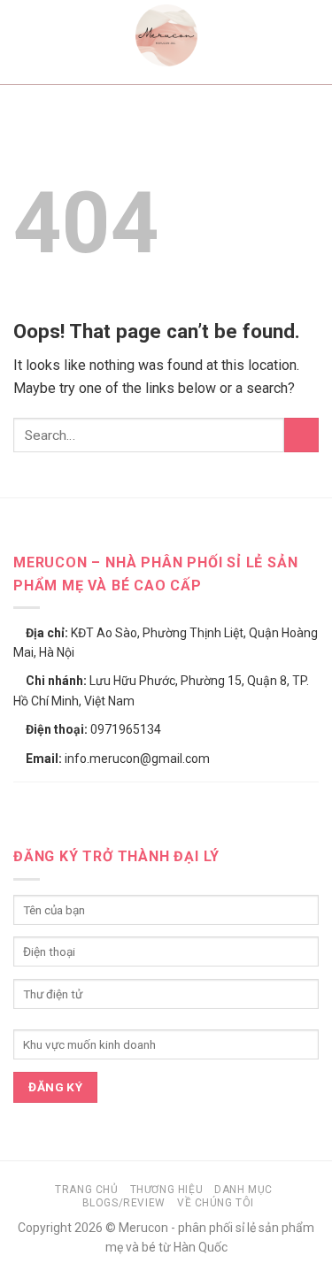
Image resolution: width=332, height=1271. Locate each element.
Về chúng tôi (215, 1203)
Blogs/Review (124, 1203)
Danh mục (243, 1189)
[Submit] (301, 435)
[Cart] (310, 35)
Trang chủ (86, 1189)
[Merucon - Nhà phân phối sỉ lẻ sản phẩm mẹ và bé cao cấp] (166, 35)
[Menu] (24, 35)
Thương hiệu (167, 1189)
